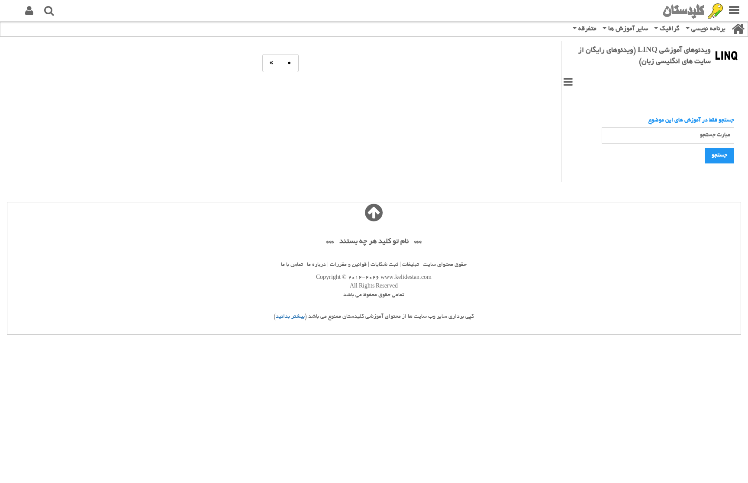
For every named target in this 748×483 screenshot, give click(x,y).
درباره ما (316, 265)
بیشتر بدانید (290, 317)
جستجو (719, 156)
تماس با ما (292, 265)
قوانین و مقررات (348, 265)
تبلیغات (410, 265)
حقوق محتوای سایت (445, 265)
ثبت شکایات (384, 265)
